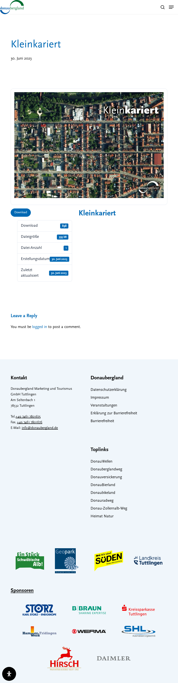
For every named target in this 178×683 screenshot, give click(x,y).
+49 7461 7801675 (28, 416)
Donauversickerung (106, 477)
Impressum (100, 398)
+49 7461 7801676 (29, 422)
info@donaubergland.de (40, 428)
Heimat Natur (102, 516)
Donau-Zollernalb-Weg (109, 509)
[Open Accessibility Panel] (9, 674)
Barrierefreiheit (102, 421)
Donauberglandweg (106, 469)
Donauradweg (102, 501)
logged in (39, 327)
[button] (171, 7)
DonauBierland (103, 485)
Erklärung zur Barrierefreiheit (114, 413)
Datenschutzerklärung (109, 390)
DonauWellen (101, 462)
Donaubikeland (103, 493)
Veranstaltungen (104, 406)
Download (20, 212)
